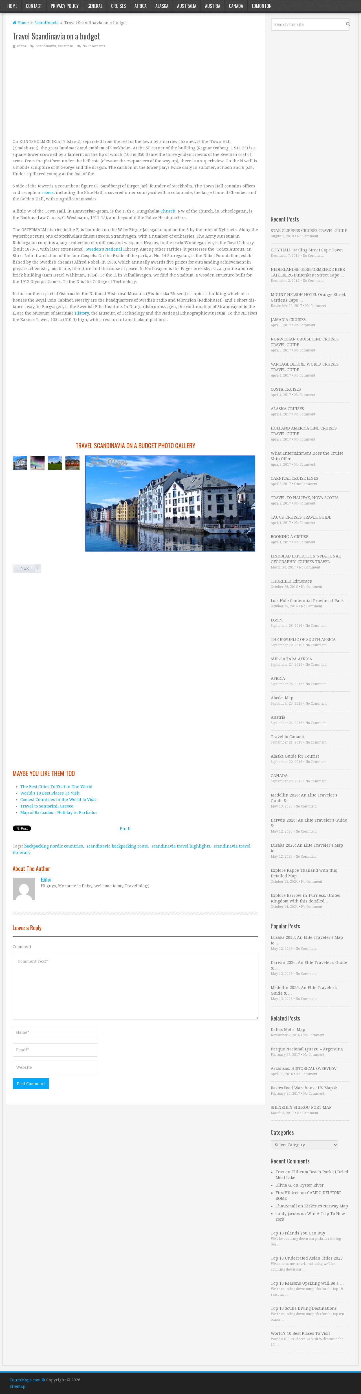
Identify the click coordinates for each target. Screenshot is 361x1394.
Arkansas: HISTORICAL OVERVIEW (304, 1068)
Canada (236, 6)
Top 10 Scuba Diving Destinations (304, 1308)
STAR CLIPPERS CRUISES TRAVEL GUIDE (309, 230)
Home (12, 6)
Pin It (125, 828)
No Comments (93, 46)
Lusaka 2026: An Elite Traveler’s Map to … (307, 848)
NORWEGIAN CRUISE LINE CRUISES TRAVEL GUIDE (305, 342)
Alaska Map (282, 698)
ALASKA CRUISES (287, 408)
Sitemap (17, 1386)
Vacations (65, 46)
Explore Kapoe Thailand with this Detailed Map (304, 873)
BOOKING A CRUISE (289, 536)
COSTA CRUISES (286, 389)
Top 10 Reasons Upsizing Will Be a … (307, 1283)
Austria (212, 6)
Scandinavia (46, 23)
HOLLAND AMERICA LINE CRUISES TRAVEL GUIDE (304, 431)
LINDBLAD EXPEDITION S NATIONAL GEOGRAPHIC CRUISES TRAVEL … (306, 559)
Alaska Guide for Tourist (295, 756)
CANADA (279, 775)
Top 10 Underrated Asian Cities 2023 (307, 1258)
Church (167, 211)
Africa (141, 6)
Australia (186, 6)
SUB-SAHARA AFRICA (291, 659)
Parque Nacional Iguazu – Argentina (307, 1049)
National (113, 249)
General (94, 6)
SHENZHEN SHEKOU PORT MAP (301, 1107)
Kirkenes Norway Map (326, 1206)
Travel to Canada (287, 736)
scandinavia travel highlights (181, 846)
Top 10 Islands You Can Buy (298, 1233)
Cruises (118, 6)
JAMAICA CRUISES (288, 319)
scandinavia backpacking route (117, 846)
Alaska (161, 6)
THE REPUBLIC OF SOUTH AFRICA (303, 639)
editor (22, 46)
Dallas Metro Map (288, 1029)
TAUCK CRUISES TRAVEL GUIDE (301, 517)
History (82, 313)
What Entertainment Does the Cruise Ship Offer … (307, 456)
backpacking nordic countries (53, 846)
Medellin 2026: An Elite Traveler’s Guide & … (304, 798)
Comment (22, 946)
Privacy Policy (65, 6)
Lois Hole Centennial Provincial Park (307, 600)
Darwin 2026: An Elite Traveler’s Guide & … (309, 823)
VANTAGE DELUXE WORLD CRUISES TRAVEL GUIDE (305, 367)
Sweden (93, 249)
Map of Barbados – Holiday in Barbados (58, 812)
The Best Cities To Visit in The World (56, 786)
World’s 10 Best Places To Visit (50, 793)
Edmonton (262, 6)
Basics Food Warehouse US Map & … (306, 1088)
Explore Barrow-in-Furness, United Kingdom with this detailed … (306, 898)
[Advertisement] (135, 93)
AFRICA (278, 678)
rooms (47, 192)
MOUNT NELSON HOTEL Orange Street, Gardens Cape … (308, 297)
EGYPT (277, 620)
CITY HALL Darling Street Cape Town (307, 250)
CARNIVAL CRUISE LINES (294, 478)
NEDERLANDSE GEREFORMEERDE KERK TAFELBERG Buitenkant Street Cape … (308, 272)
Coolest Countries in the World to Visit (58, 799)
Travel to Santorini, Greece (46, 806)
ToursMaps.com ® (27, 1380)
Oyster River (312, 1185)
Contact (34, 6)
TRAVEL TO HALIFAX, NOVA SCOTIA (305, 497)
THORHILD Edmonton (291, 581)
